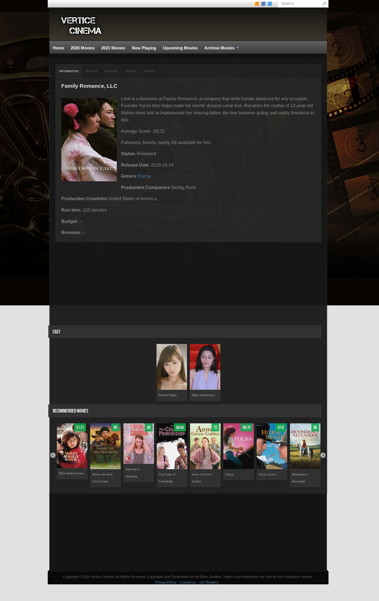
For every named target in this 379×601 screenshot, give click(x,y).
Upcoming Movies (180, 48)
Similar (149, 71)
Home (58, 48)
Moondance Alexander (300, 478)
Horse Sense (267, 474)
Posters (111, 71)
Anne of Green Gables (202, 478)
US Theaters (208, 582)
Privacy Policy (165, 582)
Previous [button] (52, 455)
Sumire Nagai (167, 395)
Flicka (229, 474)
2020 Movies (83, 48)
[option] (171, 372)
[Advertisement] (188, 532)
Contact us (188, 582)
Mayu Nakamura (203, 395)
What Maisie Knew (71, 473)
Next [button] (322, 455)
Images (131, 71)
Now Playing (144, 48)
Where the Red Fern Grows (102, 478)
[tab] (69, 71)
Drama (144, 176)
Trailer (91, 71)
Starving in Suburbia (132, 472)
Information (68, 71)
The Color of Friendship (167, 478)
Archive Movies (217, 48)
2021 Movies (113, 48)
